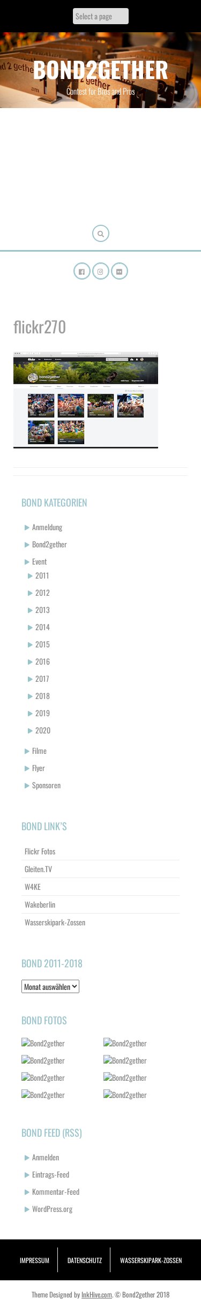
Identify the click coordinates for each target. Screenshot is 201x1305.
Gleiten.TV (38, 868)
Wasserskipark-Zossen (55, 922)
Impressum (34, 1260)
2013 (42, 609)
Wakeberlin (40, 904)
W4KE (33, 886)
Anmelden (45, 1157)
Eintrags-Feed (50, 1174)
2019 (42, 712)
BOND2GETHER (100, 68)
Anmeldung (47, 526)
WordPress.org (52, 1208)
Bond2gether (49, 544)
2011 (42, 575)
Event (39, 561)
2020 (42, 730)
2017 (42, 678)
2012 (42, 592)
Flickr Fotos (40, 851)
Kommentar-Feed (55, 1191)
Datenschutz (85, 1260)
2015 (42, 644)
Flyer (38, 767)
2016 (42, 661)
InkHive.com (96, 1294)
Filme (39, 750)
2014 (42, 626)
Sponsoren (46, 784)
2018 (42, 695)
